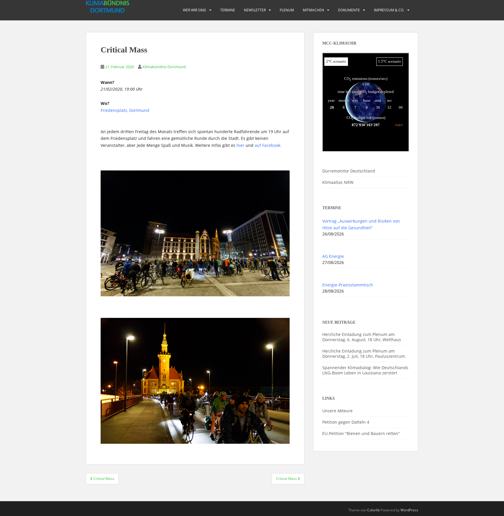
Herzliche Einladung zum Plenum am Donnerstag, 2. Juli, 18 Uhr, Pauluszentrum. (364, 353)
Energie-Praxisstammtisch (347, 285)
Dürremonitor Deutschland (348, 171)
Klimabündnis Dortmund (164, 66)
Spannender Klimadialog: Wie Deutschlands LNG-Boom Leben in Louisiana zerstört (365, 370)
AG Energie (333, 256)
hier (240, 145)
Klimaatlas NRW (338, 182)
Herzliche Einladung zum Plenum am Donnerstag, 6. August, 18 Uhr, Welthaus (361, 337)
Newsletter (255, 10)
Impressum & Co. (389, 10)
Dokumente (349, 10)
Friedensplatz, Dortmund (125, 110)
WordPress (409, 510)
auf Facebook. (268, 145)
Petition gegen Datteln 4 (345, 422)
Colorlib (373, 510)
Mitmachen (313, 10)
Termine (227, 10)
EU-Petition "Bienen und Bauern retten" (361, 433)
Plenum (287, 10)
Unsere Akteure (337, 410)
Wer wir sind (194, 10)
